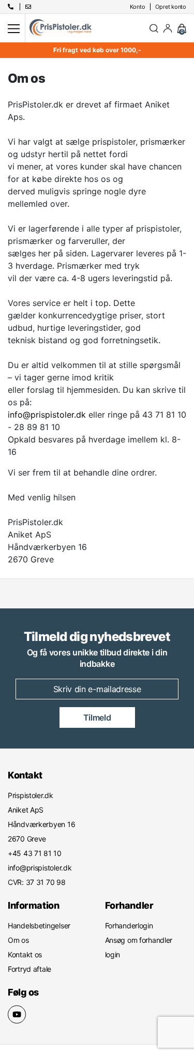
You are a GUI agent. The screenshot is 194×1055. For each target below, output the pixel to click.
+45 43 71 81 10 (92, 599)
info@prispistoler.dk (47, 414)
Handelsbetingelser (39, 925)
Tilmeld (97, 717)
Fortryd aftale (29, 969)
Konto (137, 6)
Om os (18, 940)
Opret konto (170, 6)
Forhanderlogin (129, 925)
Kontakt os (25, 954)
